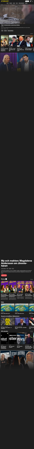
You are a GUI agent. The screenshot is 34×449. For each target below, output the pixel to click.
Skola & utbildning (10, 30)
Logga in (27, 1)
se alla (32, 33)
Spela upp (4, 275)
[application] (17, 14)
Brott (2, 30)
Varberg (5, 30)
